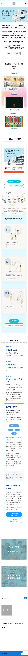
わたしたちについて (6, 598)
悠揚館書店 (14, 94)
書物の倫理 (14, 128)
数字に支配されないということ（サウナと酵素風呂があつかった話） (14, 89)
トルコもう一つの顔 (14, 109)
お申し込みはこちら (14, 181)
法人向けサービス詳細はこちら (14, 514)
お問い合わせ (14, 320)
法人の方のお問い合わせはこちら (14, 520)
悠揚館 (5, 653)
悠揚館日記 (14, 73)
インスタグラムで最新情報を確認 (14, 186)
